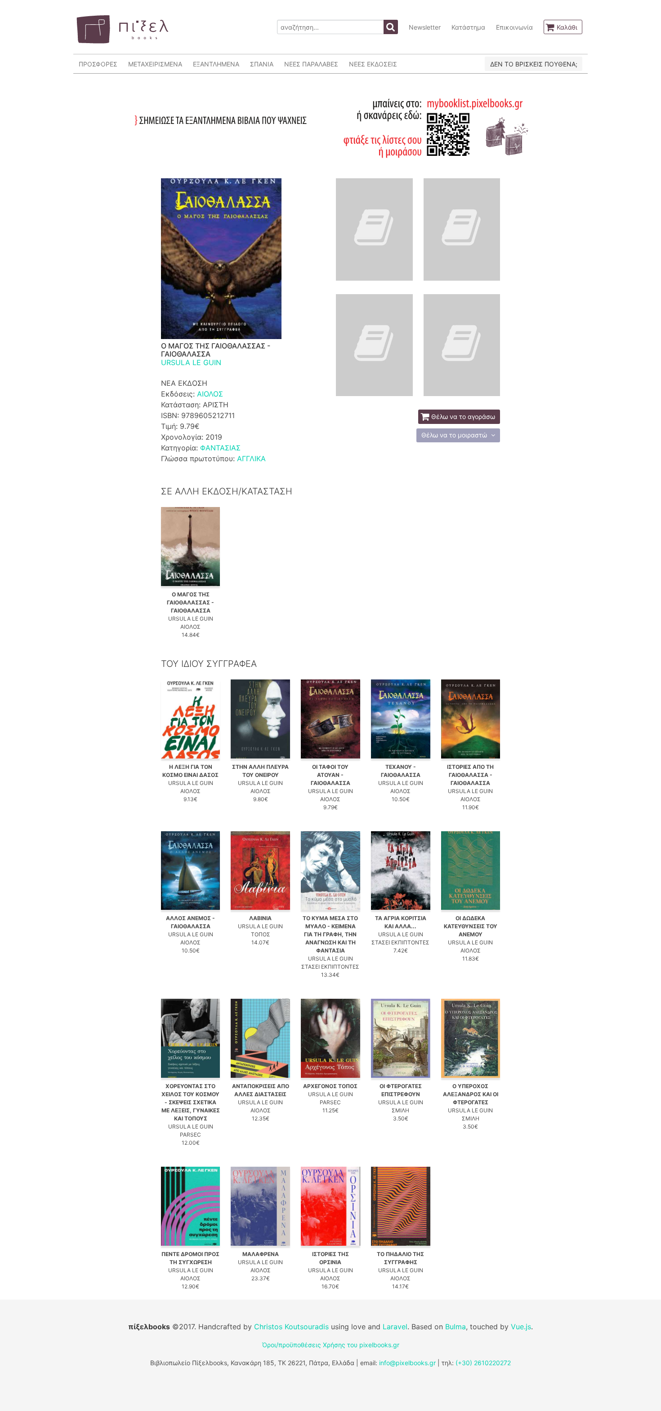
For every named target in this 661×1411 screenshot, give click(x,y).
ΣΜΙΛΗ (400, 1110)
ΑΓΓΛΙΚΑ (251, 458)
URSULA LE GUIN (191, 362)
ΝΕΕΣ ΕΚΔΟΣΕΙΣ (373, 64)
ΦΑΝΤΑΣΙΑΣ (220, 447)
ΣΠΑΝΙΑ (261, 64)
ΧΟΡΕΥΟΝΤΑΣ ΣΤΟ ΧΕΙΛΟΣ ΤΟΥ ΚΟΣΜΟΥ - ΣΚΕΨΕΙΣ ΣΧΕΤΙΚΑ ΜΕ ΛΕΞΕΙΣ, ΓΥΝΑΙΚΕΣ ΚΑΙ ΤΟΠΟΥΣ (190, 1102)
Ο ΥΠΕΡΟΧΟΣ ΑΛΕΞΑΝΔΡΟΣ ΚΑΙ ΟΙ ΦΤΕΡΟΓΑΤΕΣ (470, 1094)
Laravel (395, 1326)
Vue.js (521, 1326)
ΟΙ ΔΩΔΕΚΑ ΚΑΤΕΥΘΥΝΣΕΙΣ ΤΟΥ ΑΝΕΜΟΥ (470, 926)
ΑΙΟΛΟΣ (210, 393)
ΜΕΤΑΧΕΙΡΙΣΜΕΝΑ (155, 64)
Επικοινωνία (514, 27)
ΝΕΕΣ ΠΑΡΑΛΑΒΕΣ (311, 64)
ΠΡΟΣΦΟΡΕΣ (98, 64)
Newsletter (425, 27)
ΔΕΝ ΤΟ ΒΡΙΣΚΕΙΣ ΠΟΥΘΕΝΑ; (533, 64)
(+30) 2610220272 (483, 1363)
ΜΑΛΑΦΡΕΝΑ (260, 1254)
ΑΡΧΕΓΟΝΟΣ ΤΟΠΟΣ (330, 1086)
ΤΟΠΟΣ (260, 934)
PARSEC (190, 1134)
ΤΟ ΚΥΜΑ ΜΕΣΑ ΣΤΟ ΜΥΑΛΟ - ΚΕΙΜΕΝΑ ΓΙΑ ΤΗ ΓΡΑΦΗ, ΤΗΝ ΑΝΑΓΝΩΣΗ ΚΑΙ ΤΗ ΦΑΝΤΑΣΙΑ (330, 934)
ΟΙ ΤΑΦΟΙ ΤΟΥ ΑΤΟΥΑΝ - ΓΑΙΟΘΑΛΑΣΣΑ (330, 774)
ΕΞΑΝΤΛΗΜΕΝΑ (216, 64)
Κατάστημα (468, 27)
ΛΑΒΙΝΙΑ (260, 918)
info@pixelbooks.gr (407, 1363)
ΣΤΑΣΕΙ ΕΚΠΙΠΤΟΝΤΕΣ (330, 966)
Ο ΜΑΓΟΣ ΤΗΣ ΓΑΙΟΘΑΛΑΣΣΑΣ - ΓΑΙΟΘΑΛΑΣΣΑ (190, 602)
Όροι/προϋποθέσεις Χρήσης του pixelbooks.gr (330, 1345)
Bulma (455, 1326)
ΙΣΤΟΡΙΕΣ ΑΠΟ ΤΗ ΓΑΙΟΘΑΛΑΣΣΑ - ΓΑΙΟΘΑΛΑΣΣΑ (470, 774)
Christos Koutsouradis (291, 1326)
